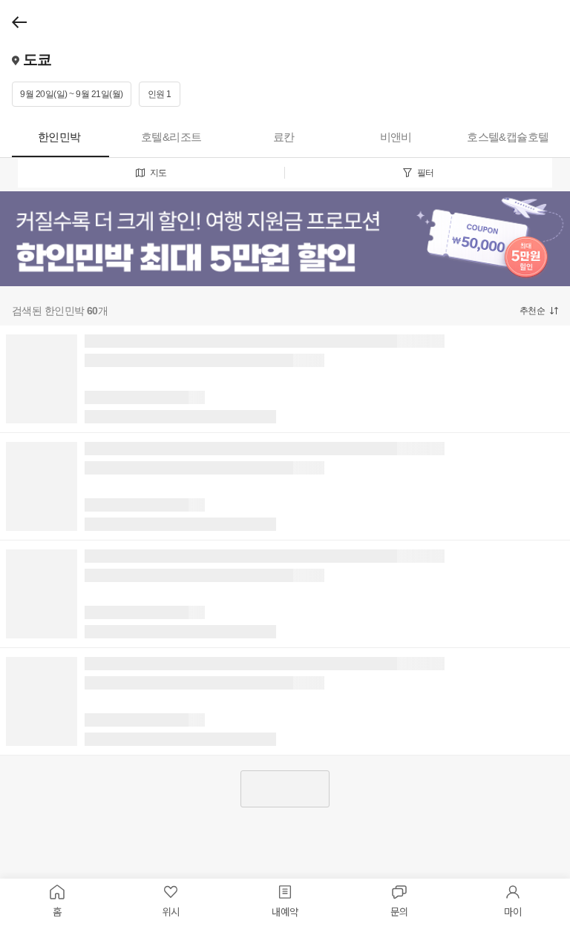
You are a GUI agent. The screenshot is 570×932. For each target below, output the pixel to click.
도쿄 (35, 59)
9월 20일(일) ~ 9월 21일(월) (71, 94)
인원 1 (159, 94)
